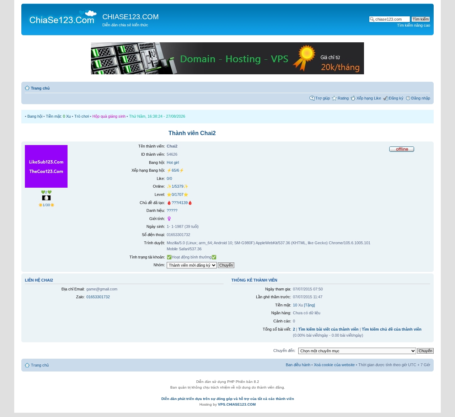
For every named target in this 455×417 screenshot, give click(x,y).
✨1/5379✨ (177, 186)
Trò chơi (81, 116)
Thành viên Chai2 (192, 133)
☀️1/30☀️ (46, 205)
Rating (343, 98)
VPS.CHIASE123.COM (237, 404)
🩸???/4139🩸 (180, 203)
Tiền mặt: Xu (58, 116)
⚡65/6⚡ (175, 170)
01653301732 (98, 297)
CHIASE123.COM (130, 17)
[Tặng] (309, 305)
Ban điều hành (298, 365)
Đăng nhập (420, 98)
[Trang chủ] (62, 16)
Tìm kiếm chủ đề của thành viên (392, 329)
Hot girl (173, 162)
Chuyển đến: (284, 350)
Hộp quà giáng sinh (108, 116)
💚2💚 (46, 192)
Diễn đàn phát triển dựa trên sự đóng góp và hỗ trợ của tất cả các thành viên (227, 399)
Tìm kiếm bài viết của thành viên (328, 329)
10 (295, 305)
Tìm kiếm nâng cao (413, 25)
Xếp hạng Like (369, 98)
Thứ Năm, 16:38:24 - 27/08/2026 (157, 116)
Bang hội (34, 116)
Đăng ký (396, 98)
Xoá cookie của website (334, 365)
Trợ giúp (322, 98)
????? (172, 210)
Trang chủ (40, 88)
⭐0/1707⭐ (177, 194)
